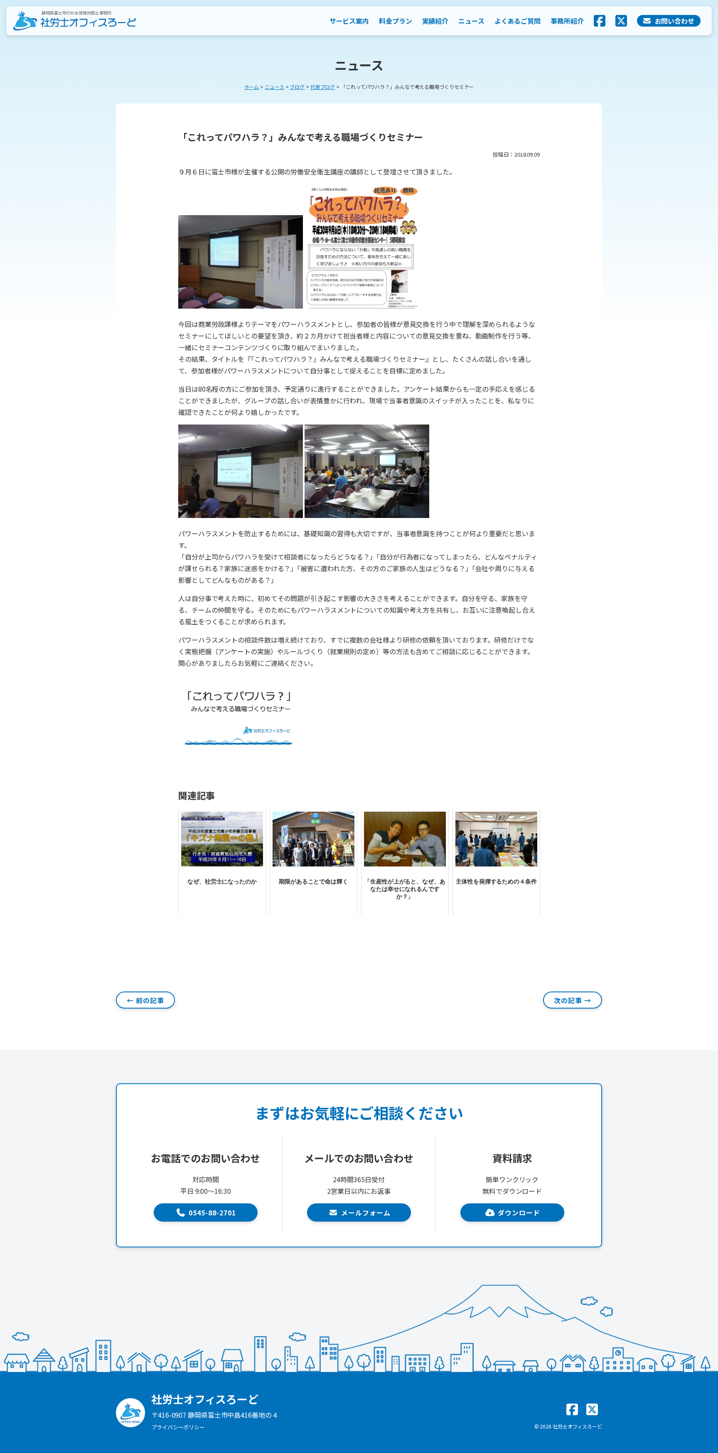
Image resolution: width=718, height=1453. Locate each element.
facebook (599, 21)
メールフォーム (366, 1212)
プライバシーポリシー (178, 1427)
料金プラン (395, 21)
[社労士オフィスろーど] (74, 20)
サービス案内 (349, 21)
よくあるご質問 (517, 21)
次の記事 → (572, 1000)
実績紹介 (435, 21)
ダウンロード (519, 1212)
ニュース (471, 21)
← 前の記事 (145, 1000)
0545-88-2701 (212, 1212)
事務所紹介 (567, 21)
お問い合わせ (674, 21)
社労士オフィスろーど (577, 1426)
